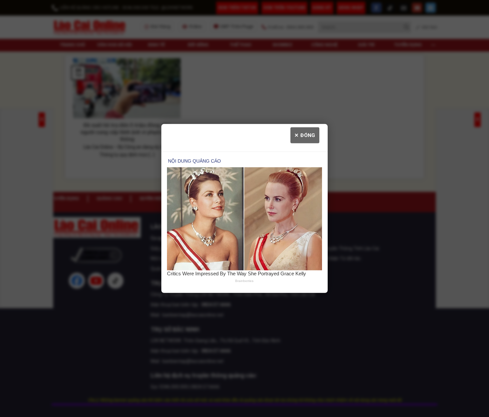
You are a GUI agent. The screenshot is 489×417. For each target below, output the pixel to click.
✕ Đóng (304, 135)
